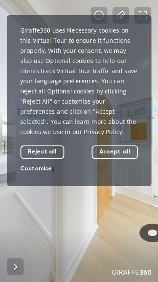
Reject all (42, 151)
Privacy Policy (103, 132)
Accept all (114, 151)
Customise (36, 168)
